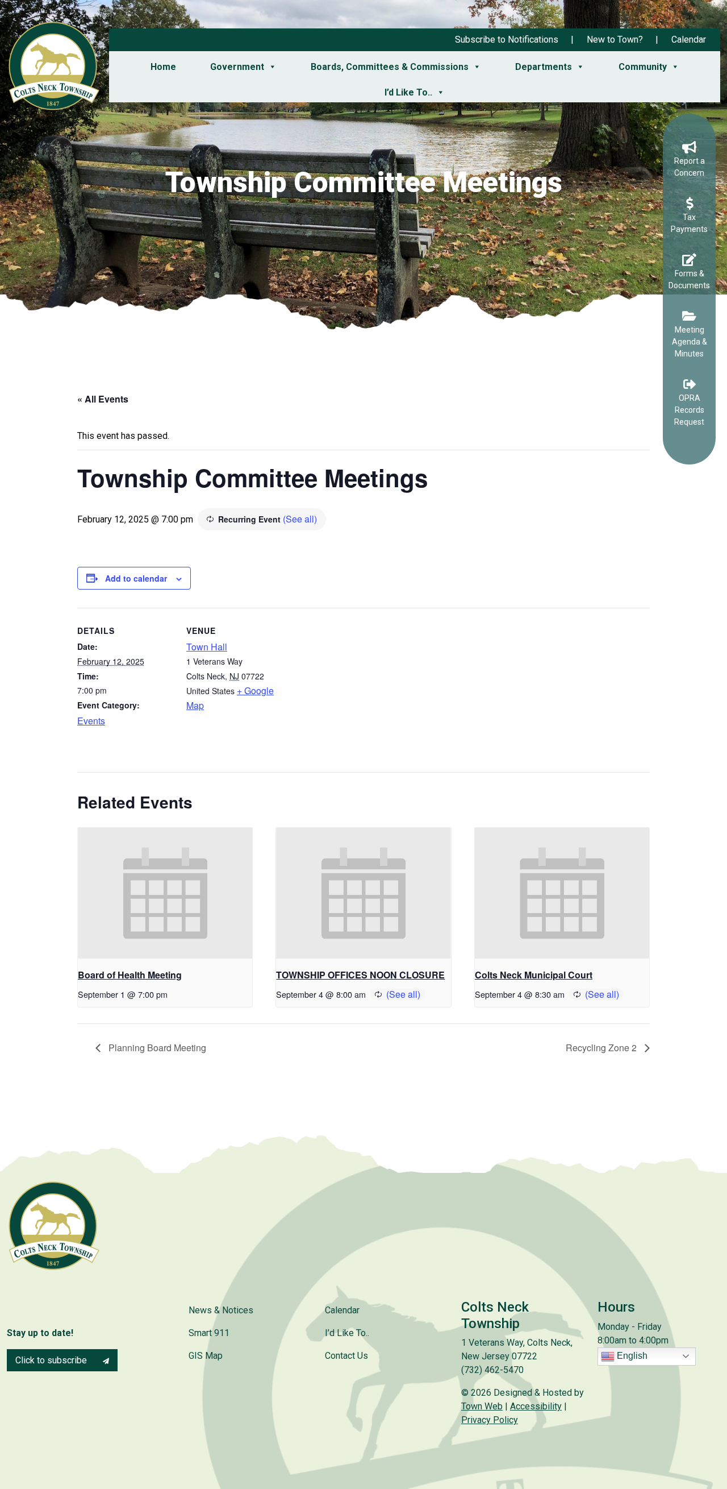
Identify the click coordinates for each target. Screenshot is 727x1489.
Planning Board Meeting (156, 1047)
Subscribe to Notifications (506, 39)
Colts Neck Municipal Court (533, 974)
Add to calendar (136, 578)
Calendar (688, 39)
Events (91, 720)
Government (237, 66)
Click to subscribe (52, 1360)
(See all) (300, 518)
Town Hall (206, 646)
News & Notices (221, 1310)
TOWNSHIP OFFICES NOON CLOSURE (360, 974)
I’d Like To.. (408, 92)
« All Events (102, 398)
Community (643, 66)
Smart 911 (209, 1333)
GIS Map (206, 1355)
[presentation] (165, 893)
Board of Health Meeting (130, 974)
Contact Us (346, 1355)
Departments (543, 66)
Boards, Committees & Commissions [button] (390, 66)
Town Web (482, 1406)
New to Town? (615, 39)
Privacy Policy (489, 1420)
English (631, 1356)
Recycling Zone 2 (602, 1047)
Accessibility (536, 1406)
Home (163, 66)
